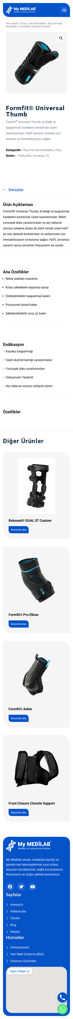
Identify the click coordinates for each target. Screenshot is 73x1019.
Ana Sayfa (12, 23)
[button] (64, 10)
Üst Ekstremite (37, 23)
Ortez (23, 23)
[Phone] (62, 997)
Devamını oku (18, 529)
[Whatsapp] (62, 1009)
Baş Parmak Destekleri (38, 150)
